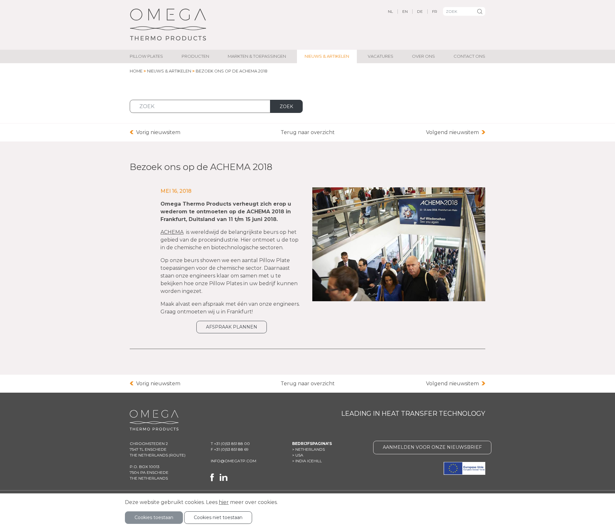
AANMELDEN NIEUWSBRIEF (432, 447)
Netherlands (310, 449)
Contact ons (469, 56)
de (420, 11)
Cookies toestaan (154, 517)
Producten (195, 56)
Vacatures (380, 56)
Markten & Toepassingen (257, 56)
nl (390, 11)
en (405, 11)
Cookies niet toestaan (218, 517)
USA (299, 455)
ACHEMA (172, 232)
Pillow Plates (146, 56)
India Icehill (308, 460)
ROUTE (177, 455)
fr (434, 11)
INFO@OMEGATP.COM (233, 460)
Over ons (423, 56)
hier (224, 502)
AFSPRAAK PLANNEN (231, 327)
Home (136, 71)
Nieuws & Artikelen (327, 56)
